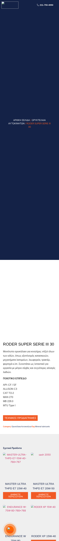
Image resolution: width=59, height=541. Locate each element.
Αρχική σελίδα (21, 120)
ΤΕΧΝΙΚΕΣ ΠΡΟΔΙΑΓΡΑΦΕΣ (20, 418)
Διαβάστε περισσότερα (15, 495)
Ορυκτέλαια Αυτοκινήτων (21, 427)
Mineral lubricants (42, 427)
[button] (56, 5)
